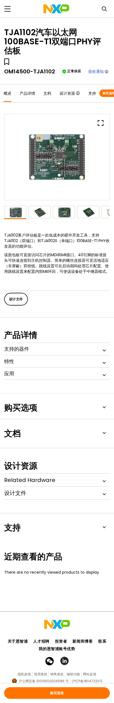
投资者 (61, 641)
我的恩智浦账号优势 (57, 648)
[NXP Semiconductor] (56, 8)
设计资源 (67, 93)
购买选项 (57, 693)
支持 (92, 93)
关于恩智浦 (18, 641)
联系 (102, 641)
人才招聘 (41, 641)
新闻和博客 (82, 641)
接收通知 (96, 71)
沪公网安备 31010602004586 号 (44, 681)
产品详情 (27, 93)
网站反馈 (89, 674)
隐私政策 (24, 674)
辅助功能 (73, 674)
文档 (47, 93)
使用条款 (40, 674)
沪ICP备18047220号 (87, 681)
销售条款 (57, 674)
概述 (7, 93)
